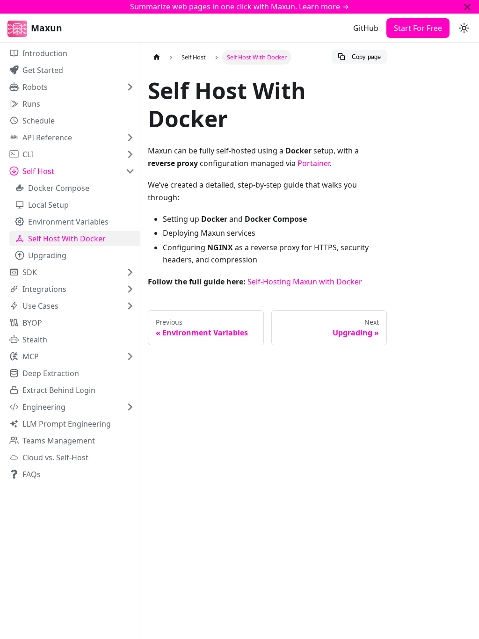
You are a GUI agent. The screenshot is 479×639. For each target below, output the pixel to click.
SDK (29, 272)
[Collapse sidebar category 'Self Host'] (130, 171)
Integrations (44, 289)
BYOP (32, 323)
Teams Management (58, 441)
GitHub (365, 28)
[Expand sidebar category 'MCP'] (130, 356)
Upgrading (47, 255)
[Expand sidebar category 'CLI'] (130, 154)
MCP (30, 356)
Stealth (34, 339)
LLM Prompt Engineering (66, 424)
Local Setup (48, 205)
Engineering (43, 407)
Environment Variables (68, 222)
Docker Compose (58, 188)
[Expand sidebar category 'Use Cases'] (130, 305)
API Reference (47, 137)
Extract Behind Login (58, 390)
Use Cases (40, 306)
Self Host (38, 171)
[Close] (467, 7)
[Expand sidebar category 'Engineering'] (130, 406)
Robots (35, 87)
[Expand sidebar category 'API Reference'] (130, 137)
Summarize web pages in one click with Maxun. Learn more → (239, 6)
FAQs (31, 474)
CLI (27, 154)
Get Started (42, 70)
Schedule (38, 121)
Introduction (44, 53)
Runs (31, 104)
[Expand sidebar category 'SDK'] (130, 272)
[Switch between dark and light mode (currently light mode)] (464, 28)
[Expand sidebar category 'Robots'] (130, 87)
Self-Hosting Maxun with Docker (304, 281)
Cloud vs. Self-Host (55, 457)
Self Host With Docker (67, 238)
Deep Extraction (50, 373)
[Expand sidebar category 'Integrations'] (130, 289)
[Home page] (157, 57)
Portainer (314, 163)
